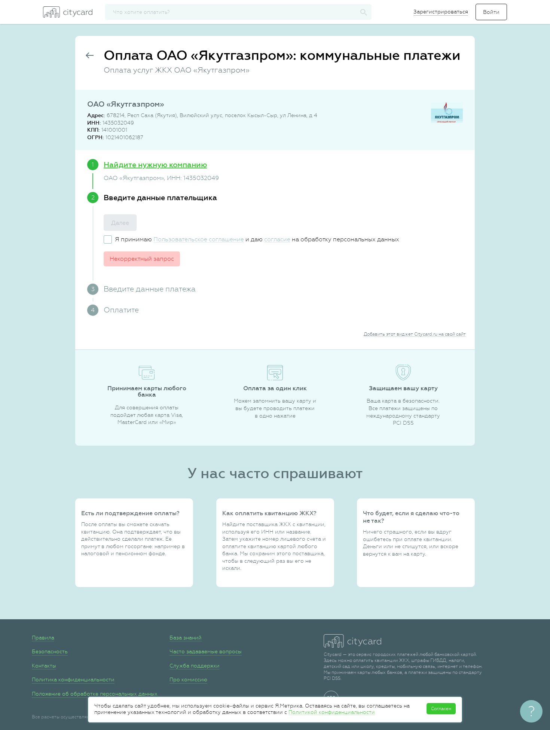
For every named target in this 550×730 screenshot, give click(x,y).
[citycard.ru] (67, 12)
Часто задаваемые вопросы (205, 651)
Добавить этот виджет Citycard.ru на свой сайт (415, 334)
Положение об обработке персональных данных (95, 694)
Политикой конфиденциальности (331, 712)
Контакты (44, 666)
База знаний (185, 638)
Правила (43, 638)
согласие (277, 239)
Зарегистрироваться (440, 12)
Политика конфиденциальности (73, 679)
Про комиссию (188, 679)
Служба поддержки (194, 666)
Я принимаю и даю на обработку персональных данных (257, 239)
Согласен (441, 708)
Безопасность (50, 651)
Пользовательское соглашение (198, 239)
